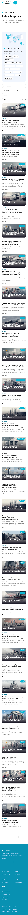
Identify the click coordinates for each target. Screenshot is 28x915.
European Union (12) (9, 66)
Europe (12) (19, 66)
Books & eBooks (18, 882)
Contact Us (4, 899)
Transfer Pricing (5, 871)
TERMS (9, 909)
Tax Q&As (17, 879)
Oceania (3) (18, 75)
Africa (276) (8, 56)
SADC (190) (15, 56)
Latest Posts (17, 871)
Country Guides (18, 877)
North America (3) (9, 75)
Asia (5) (7, 69)
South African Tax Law (7, 877)
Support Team (5, 897)
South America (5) (15, 69)
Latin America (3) (17, 72)
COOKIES (15, 909)
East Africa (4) (8, 72)
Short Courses (5, 882)
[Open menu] (15, 2)
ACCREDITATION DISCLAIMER (9, 911)
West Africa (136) (9, 59)
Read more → (5, 130)
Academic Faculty (6, 891)
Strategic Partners (6, 894)
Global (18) (18, 62)
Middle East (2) (8, 78)
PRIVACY (4, 909)
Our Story (4, 889)
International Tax (6, 874)
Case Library (17, 874)
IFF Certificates (5, 879)
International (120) (9, 62)
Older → (22, 837)
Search (5, 99)
